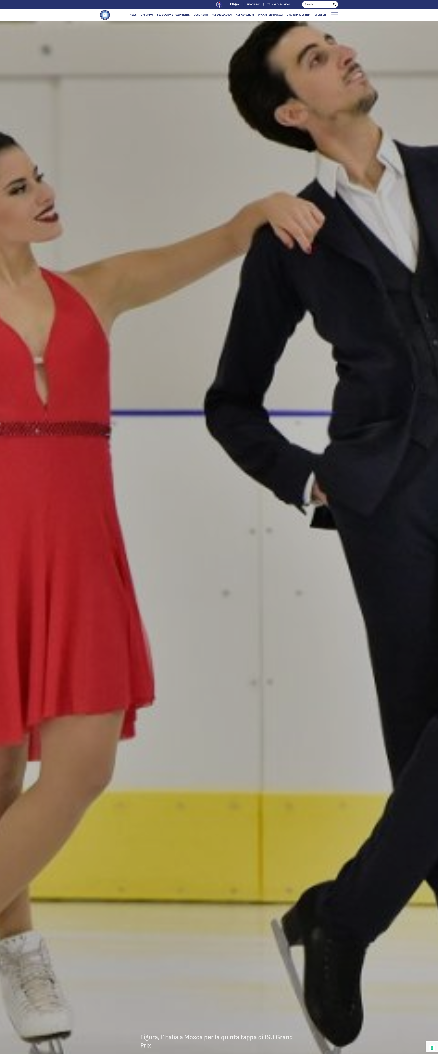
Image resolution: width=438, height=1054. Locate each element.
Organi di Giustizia (298, 14)
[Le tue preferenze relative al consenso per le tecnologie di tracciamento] (432, 1048)
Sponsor (320, 14)
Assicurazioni (245, 14)
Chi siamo (147, 14)
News (133, 14)
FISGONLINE (253, 4)
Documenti (201, 14)
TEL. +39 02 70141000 (278, 4)
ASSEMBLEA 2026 (222, 14)
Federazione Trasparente (173, 14)
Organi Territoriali (270, 14)
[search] (334, 4)
